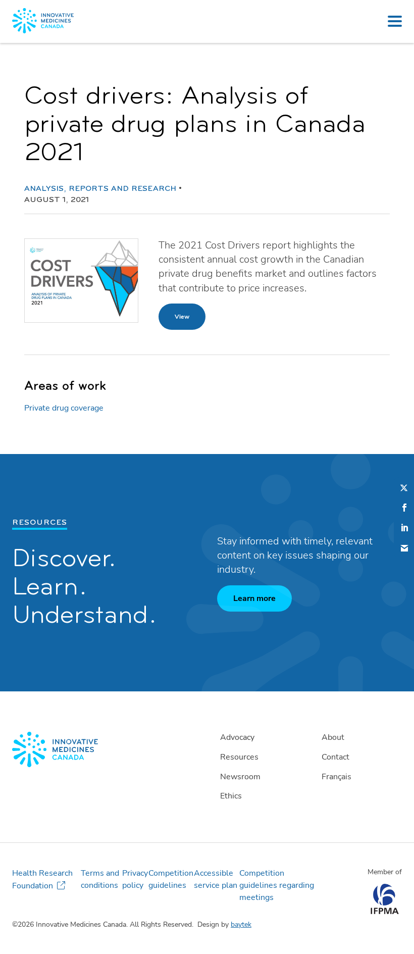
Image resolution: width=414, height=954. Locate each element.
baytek (241, 924)
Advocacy (237, 737)
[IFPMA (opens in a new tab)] (384, 911)
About (333, 737)
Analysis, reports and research (100, 188)
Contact (335, 757)
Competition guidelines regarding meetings (276, 885)
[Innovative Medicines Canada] (105, 749)
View (182, 317)
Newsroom (240, 776)
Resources (239, 757)
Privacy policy (135, 879)
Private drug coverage (64, 408)
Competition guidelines (170, 879)
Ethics (231, 795)
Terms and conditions (100, 879)
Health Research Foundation (42, 879)
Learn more (254, 598)
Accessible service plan (215, 879)
